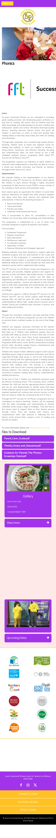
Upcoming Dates (17, 638)
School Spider (28, 821)
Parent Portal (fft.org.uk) (40, 428)
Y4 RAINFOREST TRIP (16, 512)
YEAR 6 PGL (12, 506)
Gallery (28, 496)
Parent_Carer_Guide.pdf (17, 438)
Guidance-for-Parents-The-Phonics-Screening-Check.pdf (23, 454)
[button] (7, 3)
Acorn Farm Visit (14, 501)
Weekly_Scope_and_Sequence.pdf (22, 445)
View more (13, 522)
